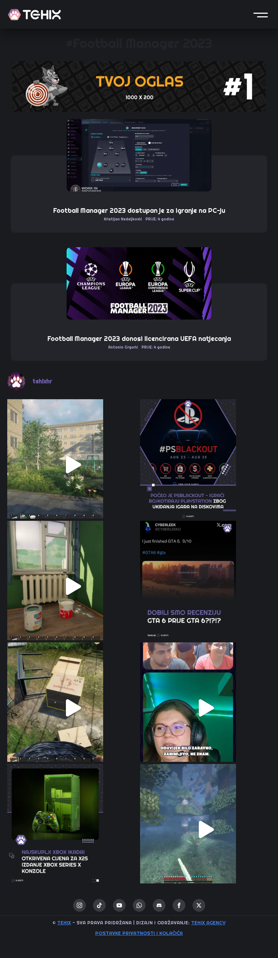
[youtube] (119, 905)
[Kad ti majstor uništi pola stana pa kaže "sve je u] (72, 586)
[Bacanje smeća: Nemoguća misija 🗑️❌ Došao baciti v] (72, 707)
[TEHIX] (34, 15)
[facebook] (179, 905)
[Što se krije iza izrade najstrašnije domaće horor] (205, 707)
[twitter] (199, 905)
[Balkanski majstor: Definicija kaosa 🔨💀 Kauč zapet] (72, 464)
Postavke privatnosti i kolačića (139, 933)
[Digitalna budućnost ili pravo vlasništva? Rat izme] (205, 464)
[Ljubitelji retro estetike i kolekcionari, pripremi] (72, 829)
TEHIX (64, 923)
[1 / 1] (139, 86)
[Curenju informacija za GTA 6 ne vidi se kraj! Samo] (205, 586)
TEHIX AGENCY (208, 923)
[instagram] (79, 905)
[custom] (99, 905)
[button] (260, 14)
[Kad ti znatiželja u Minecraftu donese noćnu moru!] (205, 829)
